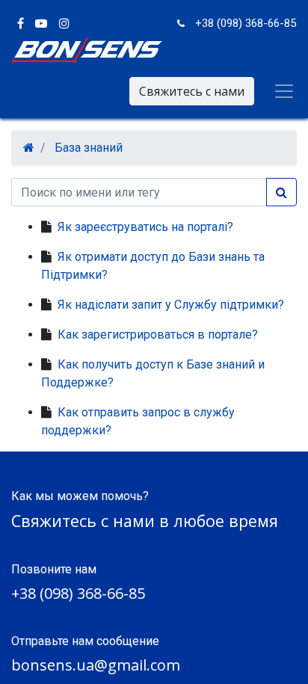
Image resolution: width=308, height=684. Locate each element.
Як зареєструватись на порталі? (145, 227)
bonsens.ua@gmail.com (95, 665)
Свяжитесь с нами (191, 91)
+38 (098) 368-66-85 (78, 593)
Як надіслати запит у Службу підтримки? (171, 305)
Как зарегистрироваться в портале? (158, 334)
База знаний (89, 148)
